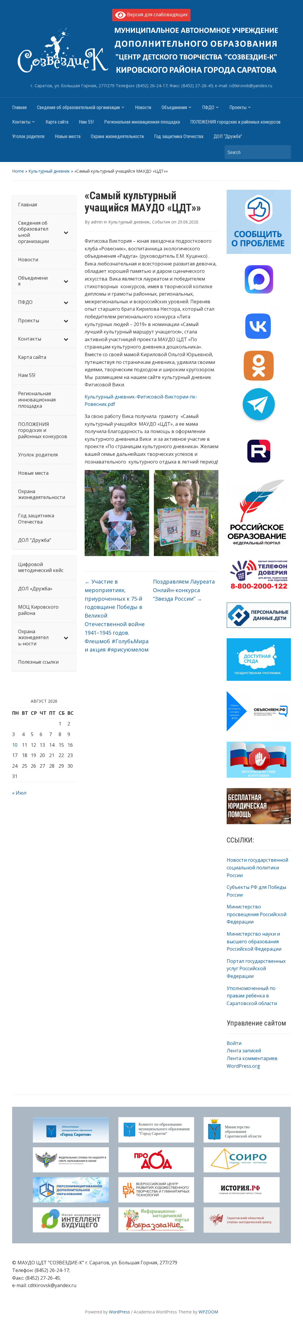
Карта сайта (57, 122)
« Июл (19, 793)
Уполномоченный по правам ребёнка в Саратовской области (252, 996)
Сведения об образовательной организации (78, 107)
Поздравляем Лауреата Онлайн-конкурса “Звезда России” (184, 590)
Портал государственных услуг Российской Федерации (256, 968)
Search (283, 152)
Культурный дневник (49, 171)
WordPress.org (243, 1066)
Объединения (174, 107)
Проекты (237, 107)
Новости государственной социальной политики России (257, 867)
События (161, 222)
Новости (143, 107)
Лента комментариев (252, 1058)
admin (97, 222)
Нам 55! (86, 122)
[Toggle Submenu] (66, 232)
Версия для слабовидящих (157, 14)
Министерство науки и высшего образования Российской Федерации (254, 941)
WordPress (119, 1312)
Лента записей (244, 1050)
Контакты (21, 122)
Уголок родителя (28, 136)
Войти (234, 1043)
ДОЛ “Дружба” (228, 136)
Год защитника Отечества (178, 136)
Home (18, 171)
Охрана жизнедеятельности (117, 136)
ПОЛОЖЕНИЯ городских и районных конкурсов (235, 122)
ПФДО (208, 107)
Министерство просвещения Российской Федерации (256, 914)
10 (14, 745)
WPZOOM (208, 1312)
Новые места (67, 136)
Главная (19, 107)
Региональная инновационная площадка (142, 122)
